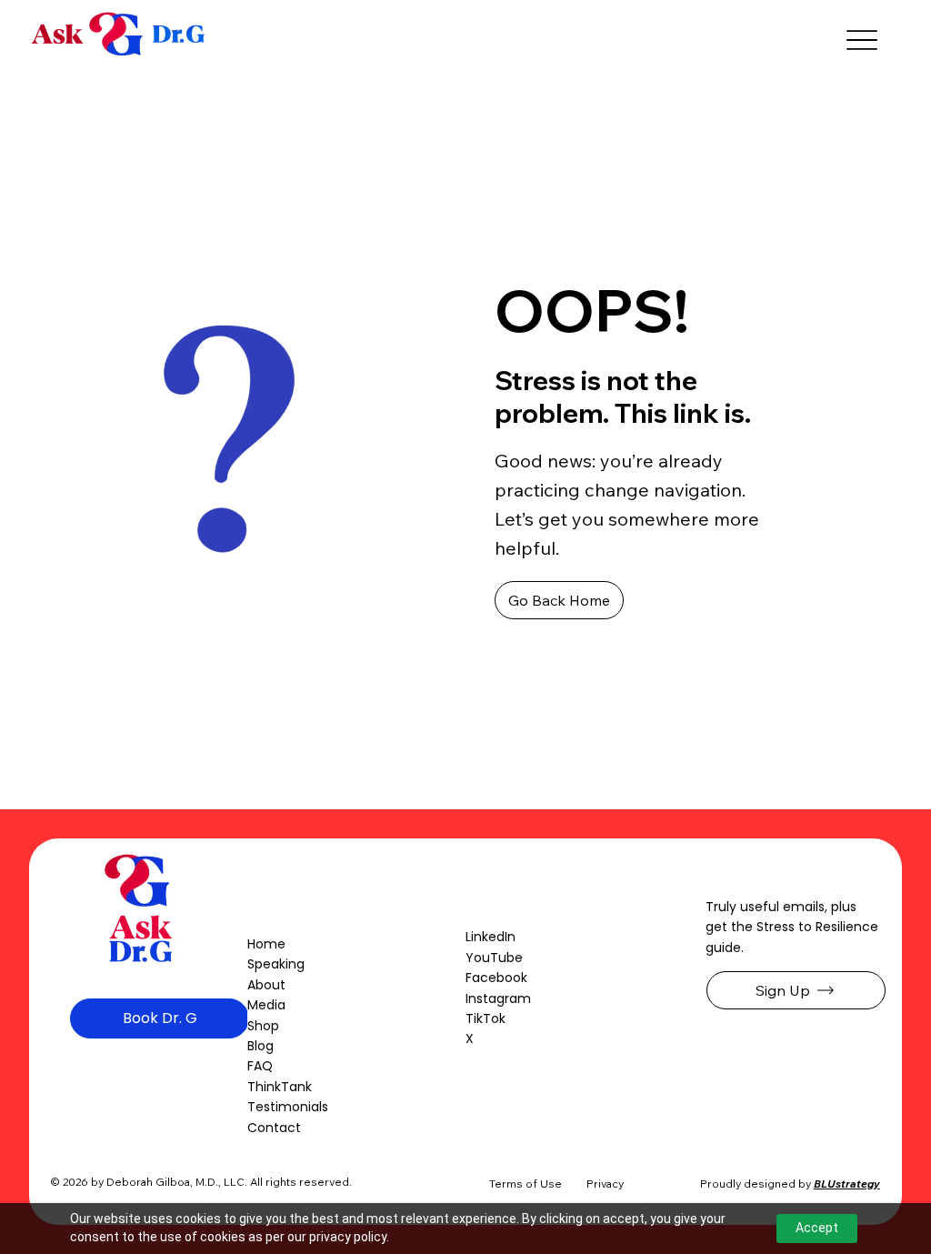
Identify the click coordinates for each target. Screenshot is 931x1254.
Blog (260, 1046)
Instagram (498, 998)
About (266, 985)
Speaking (276, 964)
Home (266, 944)
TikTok (486, 1018)
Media (266, 1005)
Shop (263, 1026)
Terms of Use (525, 1183)
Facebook (496, 977)
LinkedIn (491, 937)
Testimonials (287, 1107)
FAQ (260, 1066)
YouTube (494, 957)
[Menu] (862, 40)
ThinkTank (279, 1087)
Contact (274, 1128)
